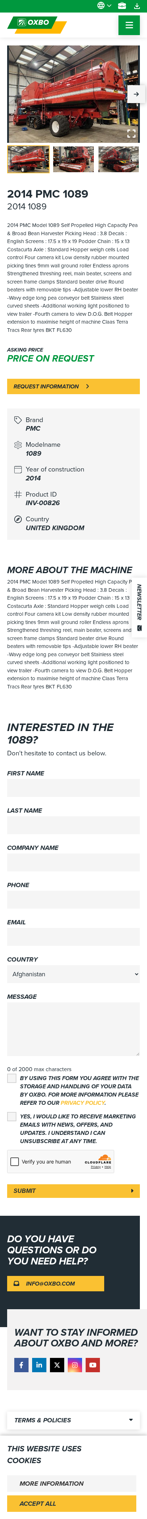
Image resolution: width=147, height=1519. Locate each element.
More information (51, 1483)
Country (22, 959)
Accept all (38, 1503)
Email (16, 922)
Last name (24, 810)
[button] (136, 94)
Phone (18, 885)
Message (22, 996)
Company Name (33, 847)
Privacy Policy (83, 1103)
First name (25, 773)
